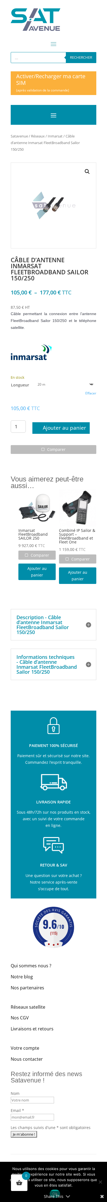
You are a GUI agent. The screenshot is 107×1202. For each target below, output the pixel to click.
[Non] (100, 1182)
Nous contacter (27, 1059)
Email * (17, 1110)
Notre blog (22, 977)
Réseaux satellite (28, 1007)
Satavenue (19, 136)
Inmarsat (55, 136)
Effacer (90, 393)
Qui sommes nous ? (31, 966)
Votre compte (25, 1048)
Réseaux (38, 136)
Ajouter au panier (64, 427)
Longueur (20, 385)
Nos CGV (20, 1018)
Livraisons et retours (32, 1029)
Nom (15, 1093)
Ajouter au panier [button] (37, 572)
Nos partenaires (27, 988)
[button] (87, 172)
